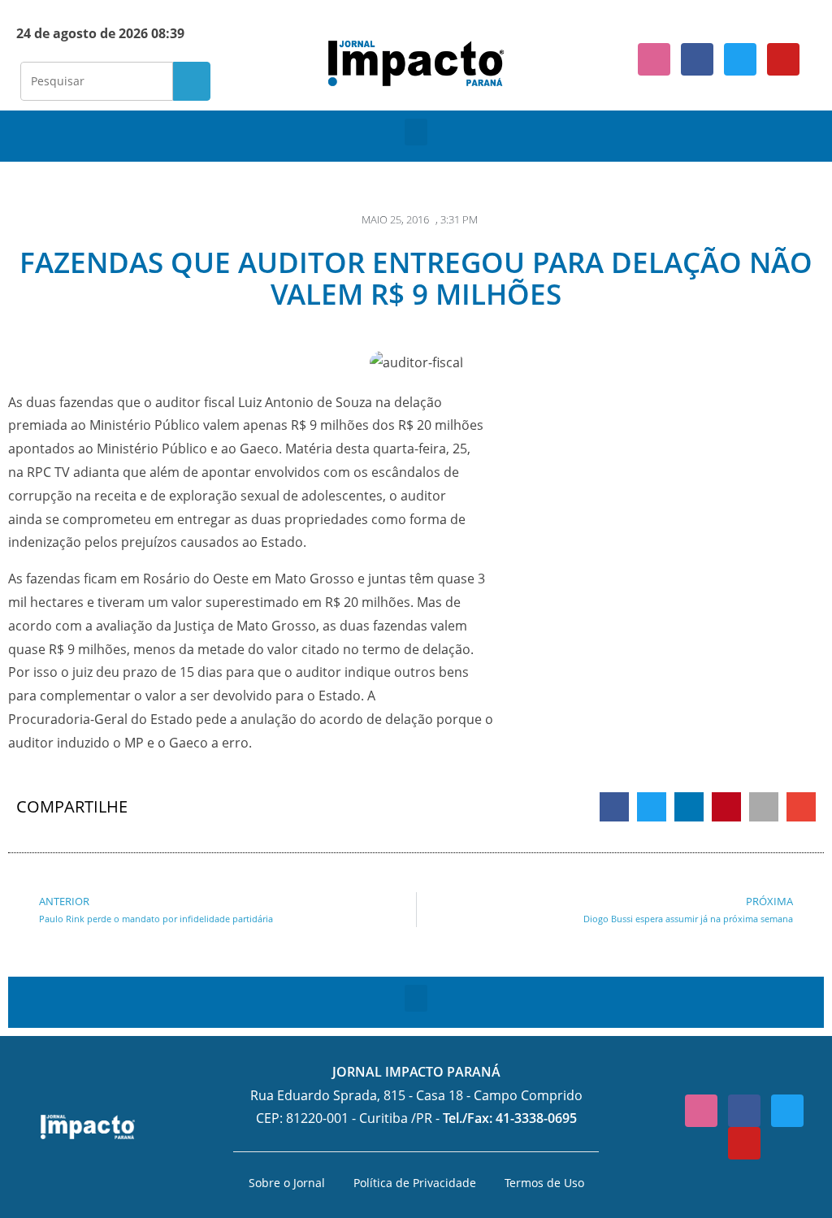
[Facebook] (697, 59)
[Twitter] (740, 59)
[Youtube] (783, 59)
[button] (416, 132)
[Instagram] (654, 59)
